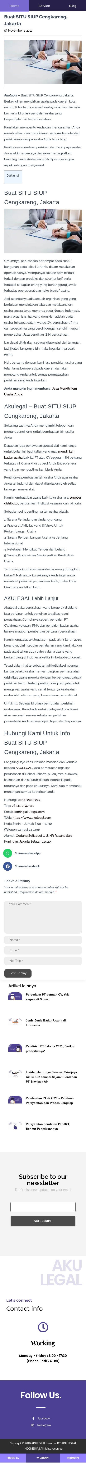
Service (44, 6)
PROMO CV (13, 1458)
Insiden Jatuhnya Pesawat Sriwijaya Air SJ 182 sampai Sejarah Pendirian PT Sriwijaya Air (51, 1076)
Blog (72, 6)
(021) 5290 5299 (29, 800)
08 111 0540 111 (23, 806)
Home (14, 6)
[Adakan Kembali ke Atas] (77, 1455)
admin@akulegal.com (29, 812)
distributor (11, 503)
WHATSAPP (43, 1458)
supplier (75, 497)
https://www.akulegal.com (32, 818)
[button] (41, 853)
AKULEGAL (24, 768)
